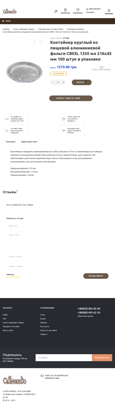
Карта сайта (8, 330)
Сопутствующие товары (13, 322)
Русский (90, 12)
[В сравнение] (34, 42)
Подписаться (102, 358)
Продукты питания (11, 326)
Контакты (44, 326)
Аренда (43, 322)
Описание (10, 142)
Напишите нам (52, 378)
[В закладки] (41, 42)
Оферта (43, 334)
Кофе (5, 315)
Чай (4, 319)
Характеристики (29, 142)
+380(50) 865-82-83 (89, 308)
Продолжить (96, 276)
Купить (81, 82)
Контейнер (16, 151)
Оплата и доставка (48, 330)
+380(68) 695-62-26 (89, 312)
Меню (8, 21)
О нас (42, 315)
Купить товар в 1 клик (68, 98)
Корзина (109, 14)
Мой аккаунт (95, 9)
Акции (43, 319)
